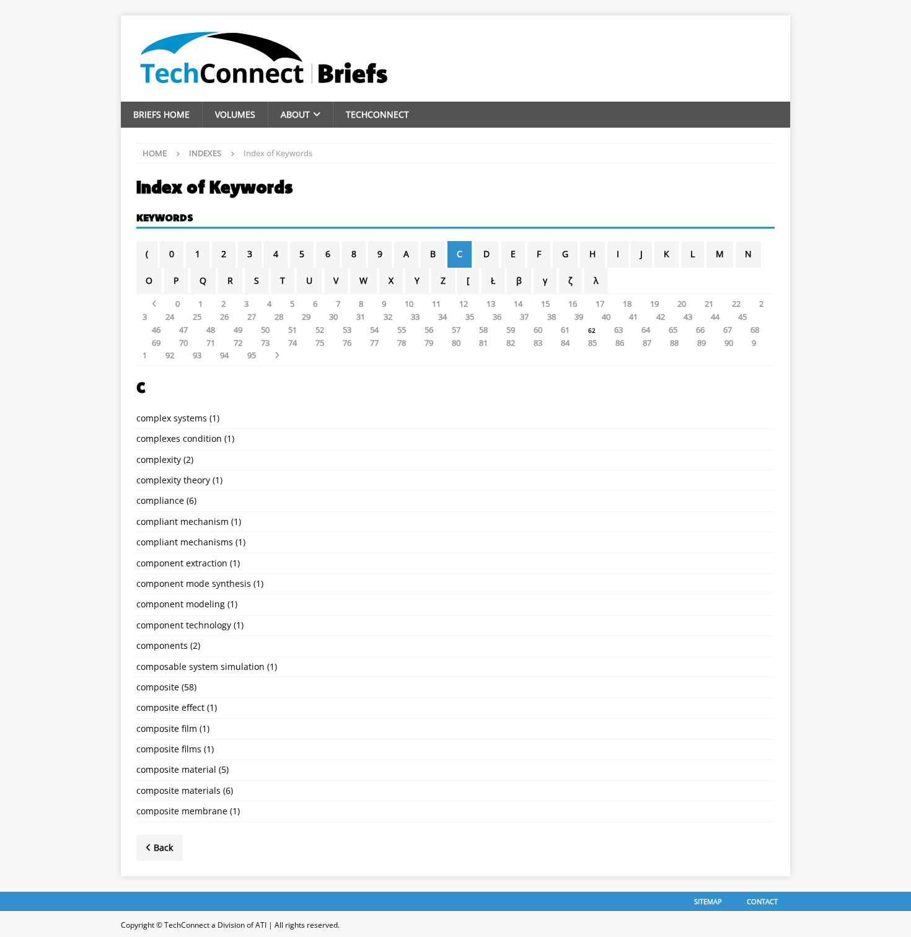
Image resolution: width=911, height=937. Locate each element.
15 (545, 303)
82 (510, 342)
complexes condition (179, 438)
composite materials (178, 790)
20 (681, 303)
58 (483, 329)
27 (251, 316)
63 (618, 329)
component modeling (180, 604)
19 (654, 303)
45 (742, 316)
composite (157, 687)
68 (754, 329)
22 (736, 303)
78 (401, 342)
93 (197, 355)
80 (456, 342)
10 (409, 303)
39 (578, 316)
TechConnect (377, 114)
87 (647, 342)
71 (210, 342)
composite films (168, 749)
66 (700, 329)
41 (633, 316)
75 (319, 342)
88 (674, 342)
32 (388, 316)
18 (627, 303)
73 (265, 342)
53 (347, 329)
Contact (762, 901)
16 (572, 303)
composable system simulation (200, 666)
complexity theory (173, 480)
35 (469, 316)
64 (645, 329)
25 (197, 316)
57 (456, 329)
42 (660, 316)
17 (600, 303)
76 (347, 342)
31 (360, 316)
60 (538, 329)
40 (606, 316)
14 (518, 303)
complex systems (171, 418)
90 (728, 342)
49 (238, 329)
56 (429, 329)
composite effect (170, 707)
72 (238, 342)
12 (463, 303)
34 (442, 316)
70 (183, 342)
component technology (183, 625)
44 (715, 316)
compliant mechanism (182, 521)
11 (436, 303)
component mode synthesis (193, 583)
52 (319, 329)
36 (497, 316)
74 (292, 342)
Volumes (235, 114)
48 (210, 329)
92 (169, 355)
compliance (160, 500)
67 (727, 329)
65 (673, 329)
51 (292, 329)
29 (306, 316)
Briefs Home (161, 114)
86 (619, 342)
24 (169, 316)
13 (490, 303)
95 (251, 355)
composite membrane (181, 811)
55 (401, 329)
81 (483, 342)
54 (374, 329)
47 (183, 329)
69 (156, 342)
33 (415, 316)
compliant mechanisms (184, 542)
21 (709, 303)
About (295, 114)
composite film (166, 728)
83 (538, 342)
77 (374, 342)
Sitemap (708, 901)
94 (224, 355)
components (162, 645)
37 (524, 316)
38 (551, 316)
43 (688, 316)
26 (224, 316)
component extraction (181, 563)
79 (429, 342)
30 (333, 316)
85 (592, 342)
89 (701, 342)
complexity (158, 459)
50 (265, 329)
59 (510, 329)
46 (156, 329)
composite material (176, 769)
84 (565, 342)
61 (565, 329)
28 (279, 316)
